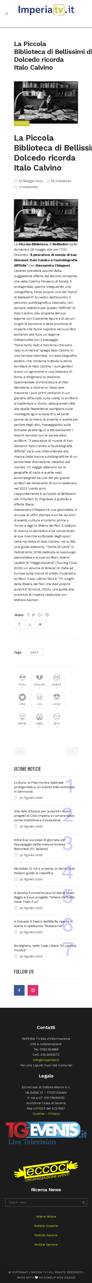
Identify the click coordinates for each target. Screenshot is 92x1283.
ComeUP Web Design (59, 1277)
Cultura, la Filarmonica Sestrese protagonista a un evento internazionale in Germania (44, 787)
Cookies (39, 1114)
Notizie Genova (46, 1244)
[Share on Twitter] (33, 614)
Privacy (53, 1114)
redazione (63, 181)
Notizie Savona (45, 1235)
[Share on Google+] (40, 614)
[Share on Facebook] (28, 614)
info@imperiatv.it (46, 1060)
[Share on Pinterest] (47, 614)
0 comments (28, 187)
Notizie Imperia (46, 1226)
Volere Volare (46, 1216)
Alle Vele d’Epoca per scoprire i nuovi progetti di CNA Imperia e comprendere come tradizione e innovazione (44, 815)
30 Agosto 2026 (31, 798)
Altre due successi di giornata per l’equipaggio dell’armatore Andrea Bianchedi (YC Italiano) (40, 844)
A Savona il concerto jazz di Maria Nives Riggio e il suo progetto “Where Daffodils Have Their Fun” (44, 897)
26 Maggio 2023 (30, 181)
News (35, 652)
